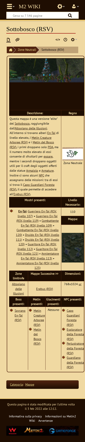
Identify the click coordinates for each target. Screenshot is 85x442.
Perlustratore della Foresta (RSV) (75, 348)
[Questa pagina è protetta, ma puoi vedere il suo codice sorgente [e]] (58, 39)
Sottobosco (22, 123)
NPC (41, 175)
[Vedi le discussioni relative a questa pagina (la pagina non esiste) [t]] (17, 39)
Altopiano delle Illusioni (31, 128)
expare (48, 156)
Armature (47, 170)
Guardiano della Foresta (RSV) (75, 362)
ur (80, 284)
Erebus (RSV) (22, 194)
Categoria (16, 384)
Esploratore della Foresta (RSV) (75, 334)
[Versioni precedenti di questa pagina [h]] (65, 39)
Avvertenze (45, 420)
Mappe (29, 384)
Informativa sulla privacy (25, 416)
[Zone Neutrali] (72, 153)
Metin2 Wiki (29, 6)
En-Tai (51, 133)
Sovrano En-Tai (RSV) (20, 315)
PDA (50, 147)
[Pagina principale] (9, 50)
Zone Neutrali (27, 49)
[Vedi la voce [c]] (8, 39)
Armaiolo (32, 170)
